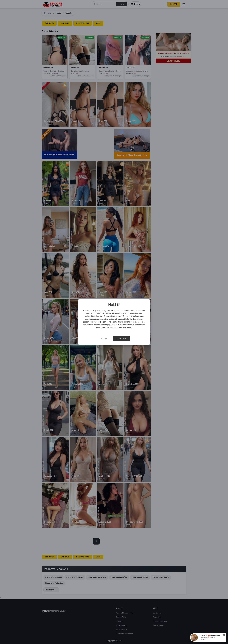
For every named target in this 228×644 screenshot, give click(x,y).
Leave (105, 339)
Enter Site (122, 339)
